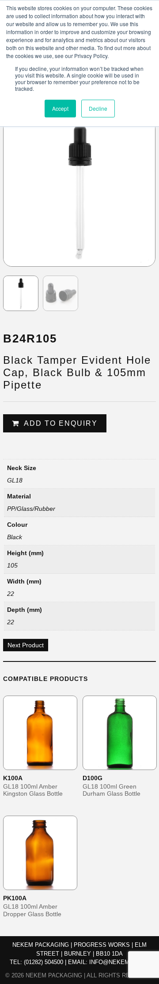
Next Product (26, 645)
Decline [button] (98, 108)
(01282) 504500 (43, 962)
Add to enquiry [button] (46, 762)
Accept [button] (60, 108)
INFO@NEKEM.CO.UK (119, 962)
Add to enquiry (61, 423)
